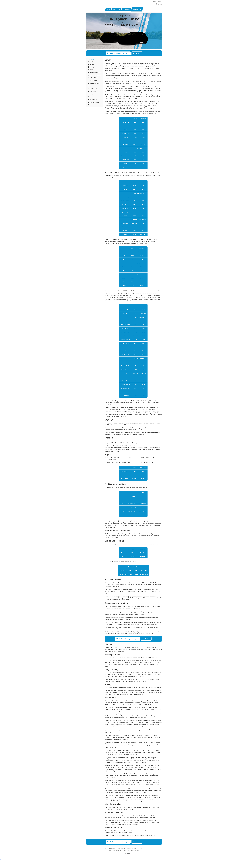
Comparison (92, 59)
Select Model (116, 9)
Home (108, 9)
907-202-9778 (159, 4)
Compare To (126, 9)
